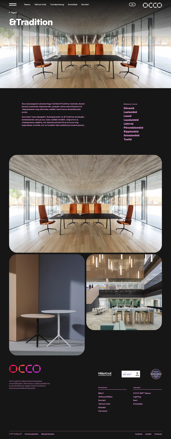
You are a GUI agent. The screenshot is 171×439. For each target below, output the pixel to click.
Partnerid (102, 411)
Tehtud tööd (40, 4)
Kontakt (85, 4)
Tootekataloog (57, 4)
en (132, 4)
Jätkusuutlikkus (105, 396)
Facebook (138, 434)
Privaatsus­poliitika (31, 434)
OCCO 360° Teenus (142, 393)
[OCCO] (152, 5)
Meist (101, 393)
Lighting (137, 396)
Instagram (158, 434)
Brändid (102, 407)
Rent (135, 400)
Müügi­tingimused (47, 434)
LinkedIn (148, 434)
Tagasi (14, 12)
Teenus (27, 4)
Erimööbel (72, 4)
